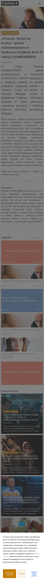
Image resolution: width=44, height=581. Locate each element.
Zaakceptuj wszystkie (9, 574)
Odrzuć (21, 574)
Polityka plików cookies (34, 573)
